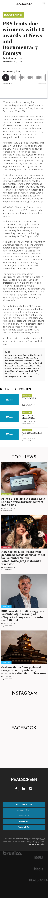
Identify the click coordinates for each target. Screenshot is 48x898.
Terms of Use (24, 827)
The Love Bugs (33, 374)
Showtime (9, 374)
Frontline (19, 360)
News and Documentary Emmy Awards (22, 368)
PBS (31, 371)
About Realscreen (24, 804)
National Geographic (23, 366)
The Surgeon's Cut (13, 376)
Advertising (24, 821)
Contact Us (24, 816)
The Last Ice (20, 374)
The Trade (27, 376)
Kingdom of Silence (14, 363)
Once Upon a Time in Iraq (16, 371)
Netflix (37, 366)
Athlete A (28, 358)
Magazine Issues (24, 810)
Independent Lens (32, 360)
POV (36, 371)
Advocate (9, 355)
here (5, 344)
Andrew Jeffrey (14, 58)
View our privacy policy (36, 844)
